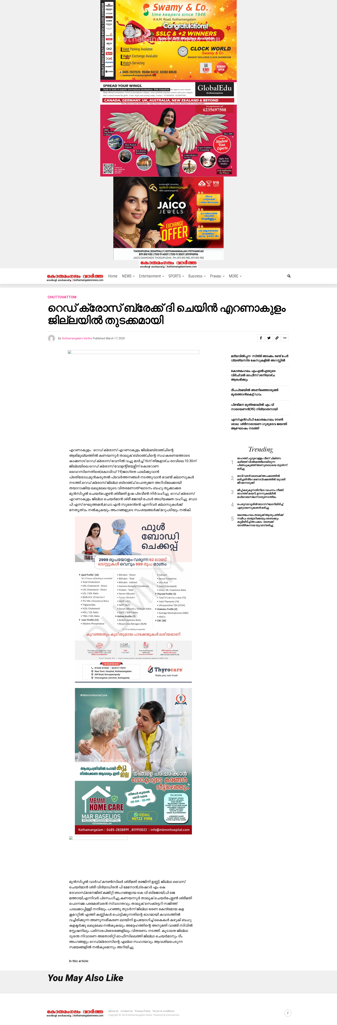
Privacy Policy (142, 1011)
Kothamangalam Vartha (77, 338)
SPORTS (174, 276)
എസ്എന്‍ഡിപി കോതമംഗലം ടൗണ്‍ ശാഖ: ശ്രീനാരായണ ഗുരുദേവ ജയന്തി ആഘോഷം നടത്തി (259, 424)
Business (195, 276)
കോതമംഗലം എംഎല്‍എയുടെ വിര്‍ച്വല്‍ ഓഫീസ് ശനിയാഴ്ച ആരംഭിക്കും (253, 375)
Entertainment (150, 276)
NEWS (126, 276)
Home (112, 276)
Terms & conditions (163, 1011)
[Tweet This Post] (268, 337)
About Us (113, 1011)
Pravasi (215, 276)
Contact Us (127, 1011)
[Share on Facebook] (260, 337)
